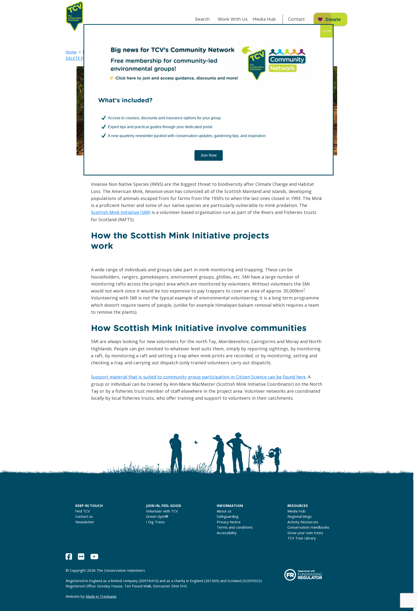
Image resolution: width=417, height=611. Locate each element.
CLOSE (326, 31)
